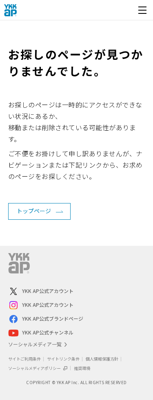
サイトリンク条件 (63, 359)
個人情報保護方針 (102, 359)
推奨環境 (82, 368)
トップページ (34, 211)
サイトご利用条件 (24, 359)
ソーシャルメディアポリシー (35, 368)
